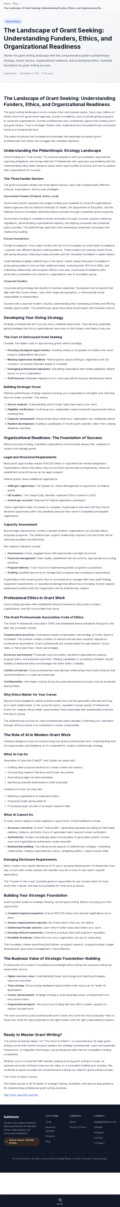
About (73, 1121)
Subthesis (11, 1117)
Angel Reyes (64, 1158)
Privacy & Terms (78, 1127)
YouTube (98, 1137)
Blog (15, 3)
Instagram (99, 1132)
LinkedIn (98, 1127)
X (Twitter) (99, 1143)
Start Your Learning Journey (21, 1094)
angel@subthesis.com (105, 1121)
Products (50, 1136)
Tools (48, 1121)
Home (7, 3)
